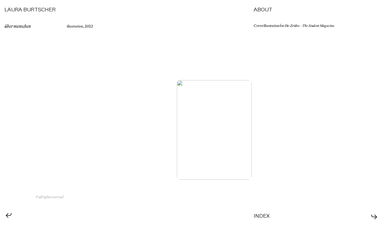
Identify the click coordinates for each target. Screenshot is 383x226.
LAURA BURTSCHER (30, 10)
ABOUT (263, 10)
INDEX (262, 216)
